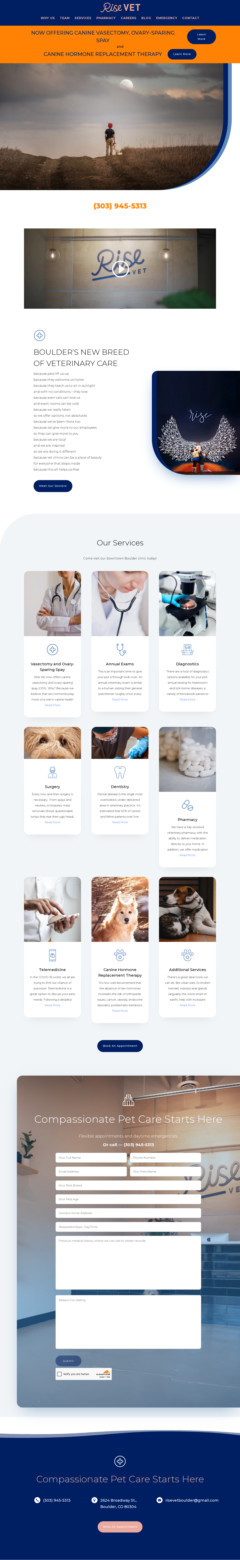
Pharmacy (106, 18)
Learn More (201, 37)
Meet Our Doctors (53, 486)
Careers (128, 18)
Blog (146, 18)
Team (65, 18)
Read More (52, 705)
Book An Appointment (120, 1046)
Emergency (166, 18)
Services (83, 18)
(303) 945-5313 (120, 206)
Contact (191, 18)
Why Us (48, 18)
